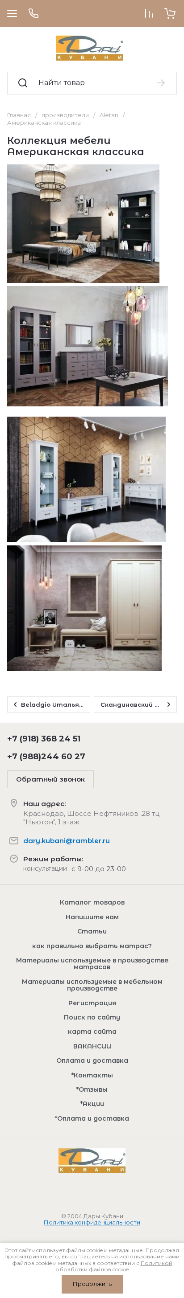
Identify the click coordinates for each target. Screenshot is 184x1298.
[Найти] (161, 83)
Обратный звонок (50, 779)
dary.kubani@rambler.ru (66, 840)
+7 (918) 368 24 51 (43, 739)
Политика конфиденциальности (92, 1222)
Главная (19, 115)
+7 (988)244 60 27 (46, 757)
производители (65, 115)
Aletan (109, 115)
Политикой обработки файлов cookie (113, 1266)
